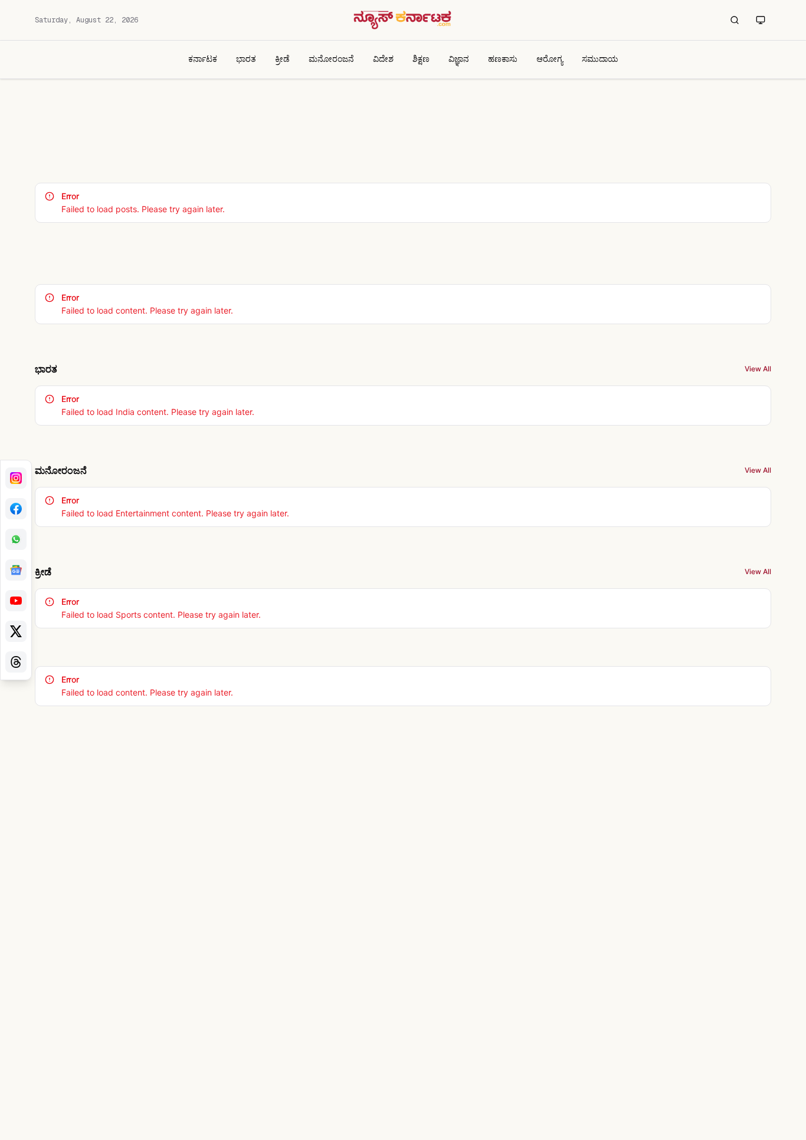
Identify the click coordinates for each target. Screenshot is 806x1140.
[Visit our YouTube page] (16, 600)
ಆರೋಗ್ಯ (549, 59)
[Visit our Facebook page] (16, 508)
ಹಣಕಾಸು (502, 59)
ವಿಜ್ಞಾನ (458, 59)
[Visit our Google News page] (16, 570)
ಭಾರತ (246, 59)
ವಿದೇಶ (383, 59)
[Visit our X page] (16, 631)
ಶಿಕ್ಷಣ (421, 59)
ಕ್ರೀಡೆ (282, 59)
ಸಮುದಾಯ (600, 59)
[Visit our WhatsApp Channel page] (16, 539)
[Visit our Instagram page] (16, 478)
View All (758, 368)
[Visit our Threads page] (16, 662)
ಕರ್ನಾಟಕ (202, 59)
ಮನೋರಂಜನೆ (331, 59)
